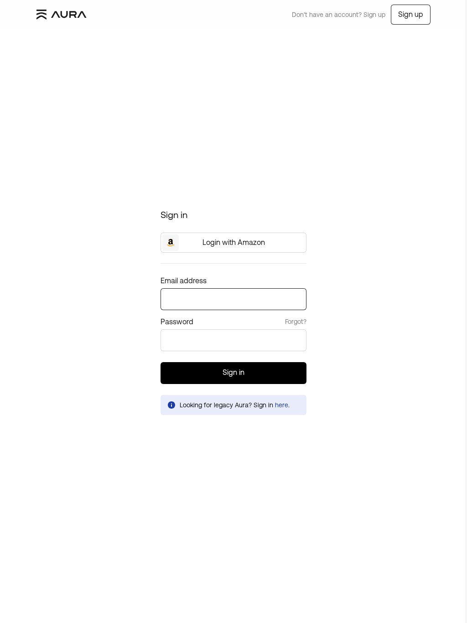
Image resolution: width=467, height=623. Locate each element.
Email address (184, 280)
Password (177, 321)
